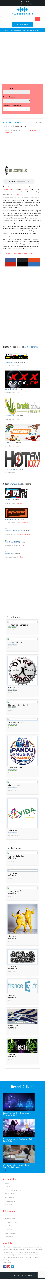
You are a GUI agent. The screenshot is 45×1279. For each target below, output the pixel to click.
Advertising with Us (11, 1222)
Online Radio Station (27, 4)
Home (5, 30)
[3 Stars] (9, 126)
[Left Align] (37, 19)
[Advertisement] (22, 57)
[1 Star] (4, 126)
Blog (22, 2)
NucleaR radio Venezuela (13, 1190)
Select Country (8, 88)
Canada (19, 503)
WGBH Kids (9, 442)
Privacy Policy (9, 1237)
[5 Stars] (13, 126)
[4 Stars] (11, 126)
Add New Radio (22, 24)
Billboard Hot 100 (11, 362)
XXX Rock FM (9, 389)
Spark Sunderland (11, 519)
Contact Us (8, 1229)
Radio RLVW (9, 553)
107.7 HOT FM (10, 469)
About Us (8, 1226)
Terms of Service (10, 1233)
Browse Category (9, 97)
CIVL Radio (8, 499)
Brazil (22, 546)
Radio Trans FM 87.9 (12, 542)
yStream (7, 1187)
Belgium (21, 557)
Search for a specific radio (12, 106)
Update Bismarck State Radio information (19, 253)
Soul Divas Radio (10, 1201)
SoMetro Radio (10, 1197)
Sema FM (8, 1183)
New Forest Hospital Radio (14, 531)
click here (15, 194)
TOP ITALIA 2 (9, 1205)
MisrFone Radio (10, 1194)
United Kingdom (22, 523)
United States (16, 30)
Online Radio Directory (33, 2)
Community (9, 132)
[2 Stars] (7, 126)
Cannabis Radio (10, 416)
